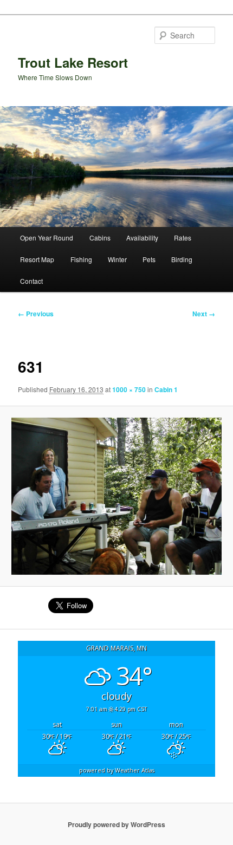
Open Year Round (46, 237)
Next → (203, 313)
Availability (142, 237)
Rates (182, 237)
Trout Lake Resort (73, 62)
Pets (149, 259)
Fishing (81, 259)
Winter (117, 259)
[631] (116, 496)
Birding (181, 259)
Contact (31, 280)
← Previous (36, 313)
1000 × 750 (129, 389)
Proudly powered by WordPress (116, 824)
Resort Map (37, 259)
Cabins (100, 237)
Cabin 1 (166, 389)
